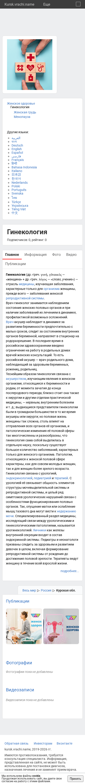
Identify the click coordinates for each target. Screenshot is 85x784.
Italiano (17, 171)
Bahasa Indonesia (24, 167)
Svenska (17, 193)
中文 (15, 213)
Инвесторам (43, 743)
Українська (20, 205)
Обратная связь (17, 743)
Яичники (39, 530)
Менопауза (22, 117)
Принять (75, 778)
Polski (16, 186)
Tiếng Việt (19, 209)
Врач (9, 322)
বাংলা (14, 141)
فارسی (16, 156)
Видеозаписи (20, 689)
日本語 (16, 174)
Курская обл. (66, 590)
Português (19, 190)
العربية (16, 138)
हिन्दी (14, 163)
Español (17, 152)
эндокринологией (19, 478)
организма (52, 289)
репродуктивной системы (25, 298)
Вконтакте (64, 743)
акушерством (16, 379)
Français (18, 160)
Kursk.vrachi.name (19, 4)
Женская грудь (25, 112)
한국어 (16, 178)
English (17, 149)
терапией (61, 478)
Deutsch (17, 145)
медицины (26, 284)
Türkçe (16, 202)
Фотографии (19, 662)
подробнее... (70, 571)
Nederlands (20, 182)
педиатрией (42, 478)
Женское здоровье (21, 103)
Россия (46, 590)
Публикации (17, 601)
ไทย (14, 197)
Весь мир (29, 590)
